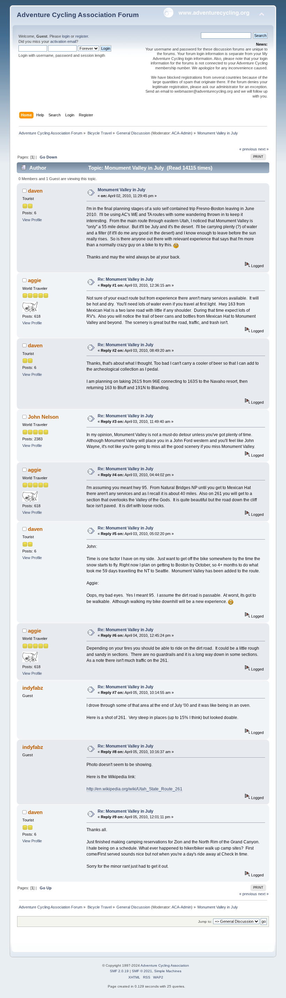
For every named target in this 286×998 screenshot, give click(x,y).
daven (35, 191)
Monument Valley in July (121, 189)
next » (263, 149)
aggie (34, 280)
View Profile (32, 220)
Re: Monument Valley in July (125, 279)
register (81, 36)
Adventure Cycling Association (165, 965)
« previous (248, 149)
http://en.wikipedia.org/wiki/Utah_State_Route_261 (134, 789)
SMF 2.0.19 (119, 971)
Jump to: (205, 921)
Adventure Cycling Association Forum (78, 14)
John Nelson (43, 417)
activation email (63, 41)
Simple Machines (167, 971)
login (66, 36)
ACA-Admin (181, 133)
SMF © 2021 (142, 971)
